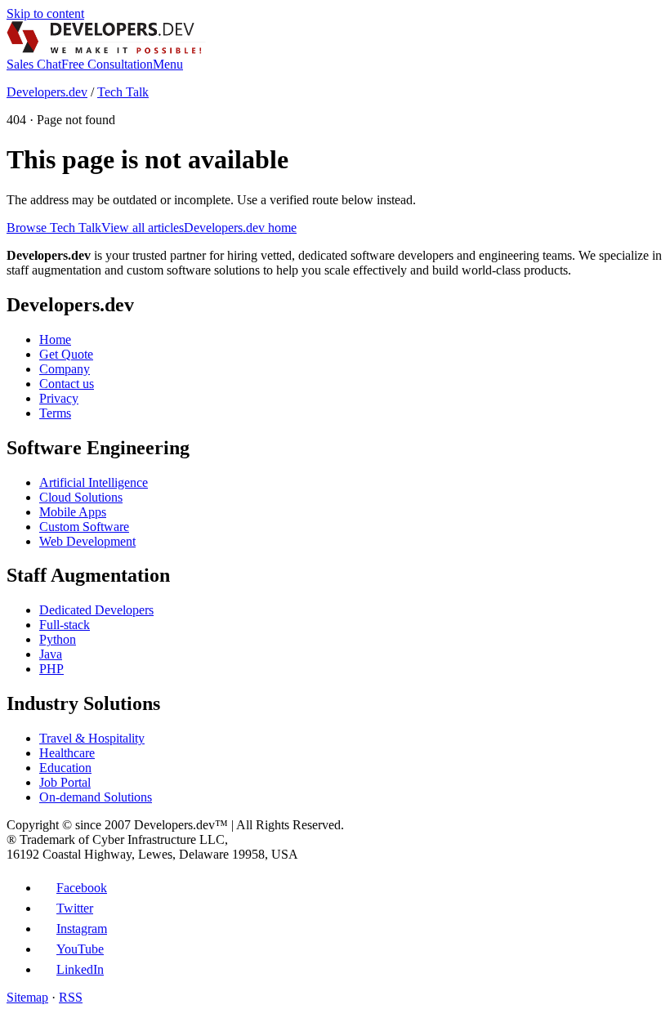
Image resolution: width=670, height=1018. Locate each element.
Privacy (58, 398)
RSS (71, 997)
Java (50, 654)
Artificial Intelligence (93, 482)
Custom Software (84, 527)
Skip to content (45, 13)
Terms (55, 413)
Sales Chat (34, 64)
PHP (51, 669)
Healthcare (67, 753)
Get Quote (66, 354)
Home (55, 339)
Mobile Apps (72, 512)
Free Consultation (107, 64)
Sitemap (27, 997)
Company (64, 369)
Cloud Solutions (81, 497)
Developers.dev (47, 92)
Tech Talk (123, 92)
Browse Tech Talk (54, 227)
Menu (168, 64)
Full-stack (64, 625)
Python (57, 639)
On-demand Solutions (95, 797)
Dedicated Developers (96, 610)
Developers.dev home (240, 227)
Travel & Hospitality (92, 738)
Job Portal (65, 782)
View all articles (142, 227)
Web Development (87, 541)
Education (65, 768)
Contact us (66, 384)
